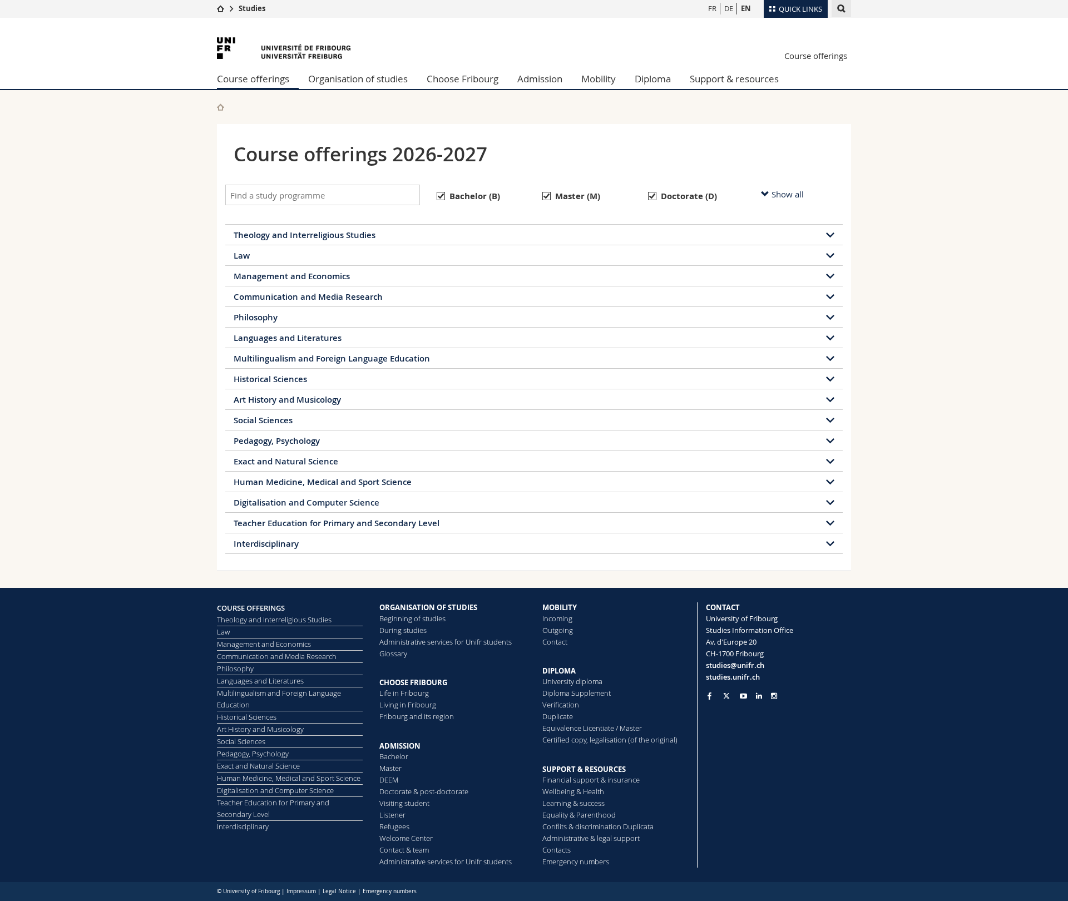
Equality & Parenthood (579, 815)
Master (390, 768)
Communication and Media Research (308, 297)
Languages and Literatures (288, 338)
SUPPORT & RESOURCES (584, 769)
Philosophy (256, 317)
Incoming (557, 618)
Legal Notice (339, 891)
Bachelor (393, 756)
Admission (539, 78)
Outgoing (557, 630)
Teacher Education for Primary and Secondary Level (336, 523)
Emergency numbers (575, 862)
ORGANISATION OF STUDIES (428, 607)
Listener (392, 815)
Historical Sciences (270, 379)
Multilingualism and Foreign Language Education (332, 358)
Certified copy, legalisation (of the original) (610, 740)
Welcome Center (406, 838)
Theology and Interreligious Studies (304, 235)
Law (242, 255)
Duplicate (557, 716)
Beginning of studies (412, 618)
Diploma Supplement (576, 693)
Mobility (598, 78)
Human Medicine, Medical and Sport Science (323, 482)
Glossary (393, 653)
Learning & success (573, 803)
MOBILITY (559, 607)
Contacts (556, 850)
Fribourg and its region (416, 716)
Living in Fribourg (407, 705)
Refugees (394, 826)
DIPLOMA (559, 671)
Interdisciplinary (266, 543)
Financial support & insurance (591, 780)
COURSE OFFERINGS (251, 608)
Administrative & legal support (591, 838)
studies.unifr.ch (733, 677)
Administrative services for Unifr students (445, 642)
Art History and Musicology (287, 399)
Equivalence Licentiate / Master (592, 728)
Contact (554, 642)
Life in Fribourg (404, 693)
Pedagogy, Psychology (277, 441)
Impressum (301, 891)
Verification (560, 705)
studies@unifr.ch (735, 665)
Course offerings (815, 55)
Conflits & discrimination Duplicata (598, 826)
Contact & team (404, 850)
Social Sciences (263, 420)
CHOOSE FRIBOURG (413, 682)
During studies (403, 630)
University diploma (572, 681)
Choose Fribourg (462, 78)
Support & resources (734, 78)
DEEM (388, 780)
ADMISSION (400, 746)
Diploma (653, 78)
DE (728, 8)
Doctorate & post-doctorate (423, 791)
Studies (252, 8)
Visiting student (404, 803)
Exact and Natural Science (286, 461)
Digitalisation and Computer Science (306, 502)
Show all (786, 194)
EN (746, 8)
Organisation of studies (358, 78)
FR (712, 8)
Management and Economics (292, 276)
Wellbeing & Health (573, 791)
